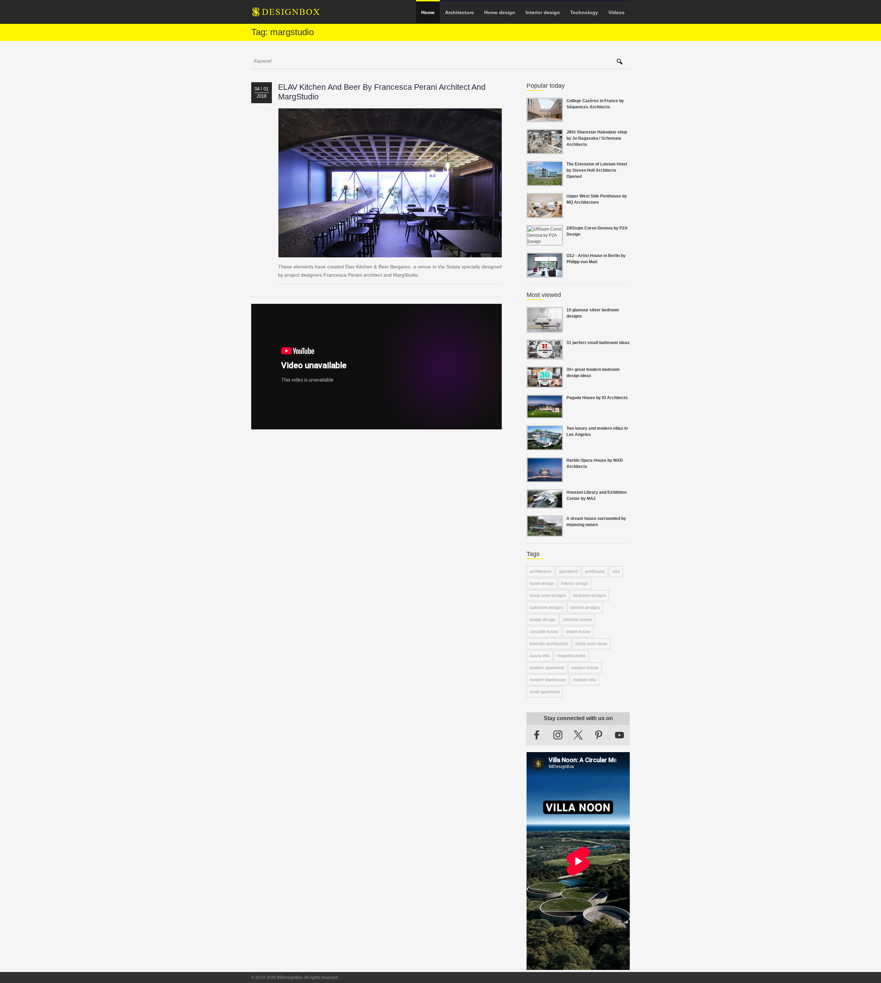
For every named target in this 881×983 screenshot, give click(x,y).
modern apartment (547, 667)
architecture (541, 571)
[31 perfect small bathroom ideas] (545, 355)
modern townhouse (548, 679)
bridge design (542, 619)
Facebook (537, 735)
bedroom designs (589, 595)
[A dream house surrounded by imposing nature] (545, 532)
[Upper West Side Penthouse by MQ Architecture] (545, 214)
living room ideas (591, 643)
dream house (578, 631)
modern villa (584, 679)
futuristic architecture (549, 643)
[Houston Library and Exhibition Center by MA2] (545, 504)
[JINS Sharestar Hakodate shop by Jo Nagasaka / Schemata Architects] (545, 150)
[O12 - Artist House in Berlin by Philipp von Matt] (545, 273)
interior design (574, 583)
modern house (584, 667)
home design (542, 583)
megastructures (571, 655)
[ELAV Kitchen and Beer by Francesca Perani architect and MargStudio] (390, 253)
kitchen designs (585, 607)
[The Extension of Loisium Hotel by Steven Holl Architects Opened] (545, 182)
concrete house (544, 631)
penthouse (595, 571)
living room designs (548, 595)
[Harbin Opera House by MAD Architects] (545, 478)
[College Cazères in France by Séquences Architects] (545, 118)
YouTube (619, 735)
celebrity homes (577, 619)
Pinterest (598, 735)
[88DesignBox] (292, 14)
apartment (568, 571)
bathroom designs (546, 607)
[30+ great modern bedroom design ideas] (545, 383)
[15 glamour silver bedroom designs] (545, 328)
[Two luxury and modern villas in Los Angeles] (545, 446)
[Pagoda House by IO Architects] (545, 414)
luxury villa (540, 655)
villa (616, 571)
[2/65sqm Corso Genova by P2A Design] (545, 241)
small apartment (545, 692)
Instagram (558, 735)
